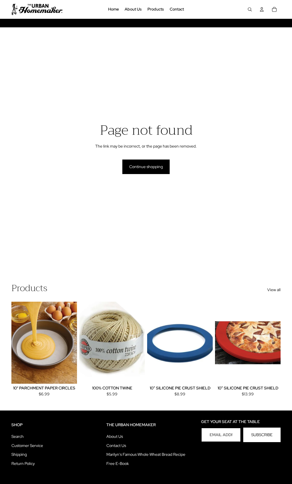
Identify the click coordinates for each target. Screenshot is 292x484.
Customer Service (27, 445)
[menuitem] (113, 9)
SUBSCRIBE (262, 434)
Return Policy (23, 463)
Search (17, 436)
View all (274, 289)
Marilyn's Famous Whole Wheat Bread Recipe (145, 454)
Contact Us (116, 445)
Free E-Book (117, 463)
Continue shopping (146, 166)
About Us (114, 436)
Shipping (19, 454)
